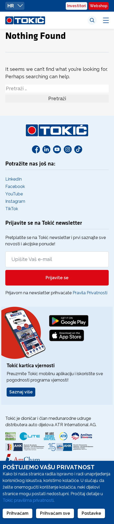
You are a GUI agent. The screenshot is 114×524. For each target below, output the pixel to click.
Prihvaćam (17, 513)
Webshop (98, 6)
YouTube (14, 193)
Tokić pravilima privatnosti (28, 500)
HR (11, 5)
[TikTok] (78, 149)
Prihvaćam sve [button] (55, 513)
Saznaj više (21, 391)
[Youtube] (57, 149)
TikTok (11, 208)
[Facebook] (36, 149)
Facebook (15, 186)
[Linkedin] (46, 149)
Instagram (15, 201)
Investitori (76, 6)
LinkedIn (13, 179)
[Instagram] (68, 149)
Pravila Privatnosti (90, 292)
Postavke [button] (91, 513)
